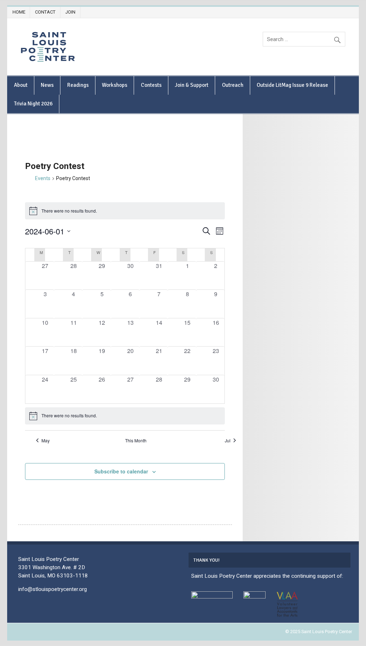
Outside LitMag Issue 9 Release (292, 85)
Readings (78, 85)
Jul (228, 440)
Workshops (114, 85)
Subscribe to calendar (121, 471)
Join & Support (191, 85)
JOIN (70, 12)
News (47, 85)
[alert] (125, 415)
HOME (19, 12)
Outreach (232, 85)
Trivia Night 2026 (33, 103)
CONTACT (45, 12)
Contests (151, 85)
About (21, 85)
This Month (136, 440)
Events (42, 178)
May (45, 440)
